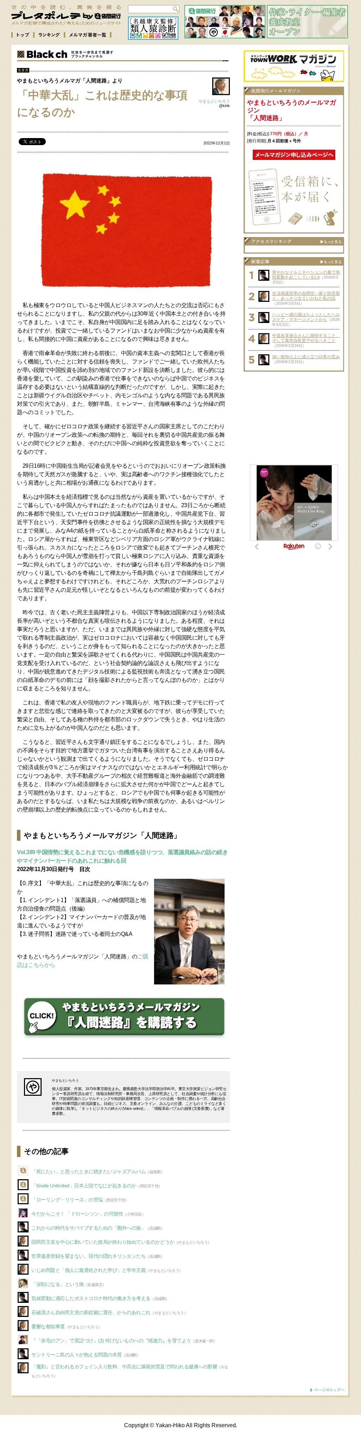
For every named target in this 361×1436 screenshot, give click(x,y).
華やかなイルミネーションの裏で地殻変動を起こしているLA (306, 275)
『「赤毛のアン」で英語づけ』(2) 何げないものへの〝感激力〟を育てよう (111, 1340)
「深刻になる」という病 (57, 1284)
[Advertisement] (294, 419)
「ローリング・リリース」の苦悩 (67, 1199)
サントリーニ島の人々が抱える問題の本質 (76, 1354)
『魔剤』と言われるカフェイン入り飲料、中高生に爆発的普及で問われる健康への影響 (124, 1366)
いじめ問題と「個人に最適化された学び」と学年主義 (88, 1270)
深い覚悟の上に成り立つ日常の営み (306, 356)
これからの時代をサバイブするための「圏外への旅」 (88, 1228)
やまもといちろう (214, 101)
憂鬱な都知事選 (48, 1326)
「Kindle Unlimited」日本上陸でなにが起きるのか (83, 1185)
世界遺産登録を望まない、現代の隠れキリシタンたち (88, 1256)
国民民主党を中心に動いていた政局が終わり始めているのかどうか (103, 1242)
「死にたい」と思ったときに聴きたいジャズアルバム (88, 1171)
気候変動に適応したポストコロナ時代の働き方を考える (91, 1298)
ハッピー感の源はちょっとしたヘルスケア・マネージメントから (306, 317)
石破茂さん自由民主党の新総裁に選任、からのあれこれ (91, 1312)
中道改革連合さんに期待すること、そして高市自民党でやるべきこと (306, 338)
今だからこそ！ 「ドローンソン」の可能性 (77, 1214)
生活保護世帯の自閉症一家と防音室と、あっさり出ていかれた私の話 (306, 296)
